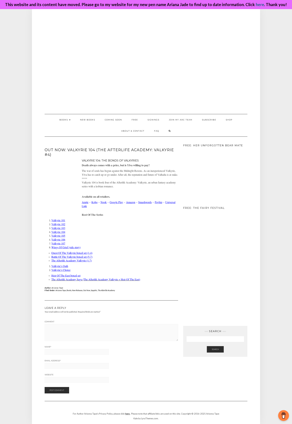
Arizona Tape (57, 288)
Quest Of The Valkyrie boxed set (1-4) (71, 253)
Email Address (53, 360)
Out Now (86, 290)
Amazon (130, 202)
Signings (153, 120)
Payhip (158, 202)
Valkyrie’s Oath (59, 266)
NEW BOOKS (87, 120)
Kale (135, 418)
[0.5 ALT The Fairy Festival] (200, 237)
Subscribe (209, 120)
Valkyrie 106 (58, 239)
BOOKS (64, 120)
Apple (85, 202)
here (260, 4)
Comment (49, 321)
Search (215, 349)
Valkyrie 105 (58, 235)
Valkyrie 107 (58, 243)
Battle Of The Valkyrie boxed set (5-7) (71, 256)
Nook (104, 202)
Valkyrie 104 (58, 232)
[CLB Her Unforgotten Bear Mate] (200, 175)
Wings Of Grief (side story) (66, 247)
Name (48, 347)
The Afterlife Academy (106, 290)
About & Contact (132, 131)
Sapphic (94, 290)
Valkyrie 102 (58, 224)
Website (49, 374)
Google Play (116, 202)
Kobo (94, 202)
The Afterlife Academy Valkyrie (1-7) (71, 260)
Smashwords (145, 202)
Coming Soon (113, 120)
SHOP (229, 120)
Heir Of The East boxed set (65, 275)
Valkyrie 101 (58, 220)
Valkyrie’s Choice (60, 270)
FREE (135, 120)
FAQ (156, 131)
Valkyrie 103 (58, 228)
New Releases (77, 290)
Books (69, 290)
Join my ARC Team (180, 120)
